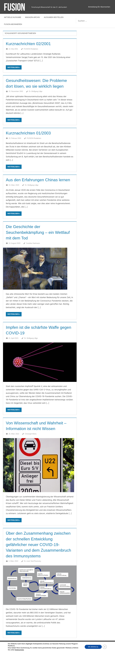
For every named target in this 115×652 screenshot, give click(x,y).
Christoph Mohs (30, 434)
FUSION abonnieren (13, 24)
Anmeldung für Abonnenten (99, 7)
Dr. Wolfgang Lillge (35, 91)
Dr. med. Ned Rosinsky (32, 561)
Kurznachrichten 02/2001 (28, 43)
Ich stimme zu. (93, 647)
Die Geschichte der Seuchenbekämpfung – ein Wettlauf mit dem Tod (38, 232)
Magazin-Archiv (32, 17)
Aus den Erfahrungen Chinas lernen (38, 180)
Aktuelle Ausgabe (12, 17)
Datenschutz (19, 650)
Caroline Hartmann (33, 243)
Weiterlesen (13, 67)
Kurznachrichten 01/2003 (28, 133)
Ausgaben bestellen (53, 17)
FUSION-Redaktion (31, 49)
